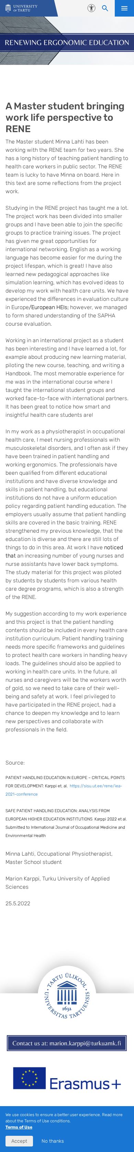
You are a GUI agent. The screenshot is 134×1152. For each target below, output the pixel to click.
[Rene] (21, 8)
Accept (19, 1141)
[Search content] (105, 8)
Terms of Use (18, 1127)
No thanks (53, 1141)
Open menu (124, 8)
